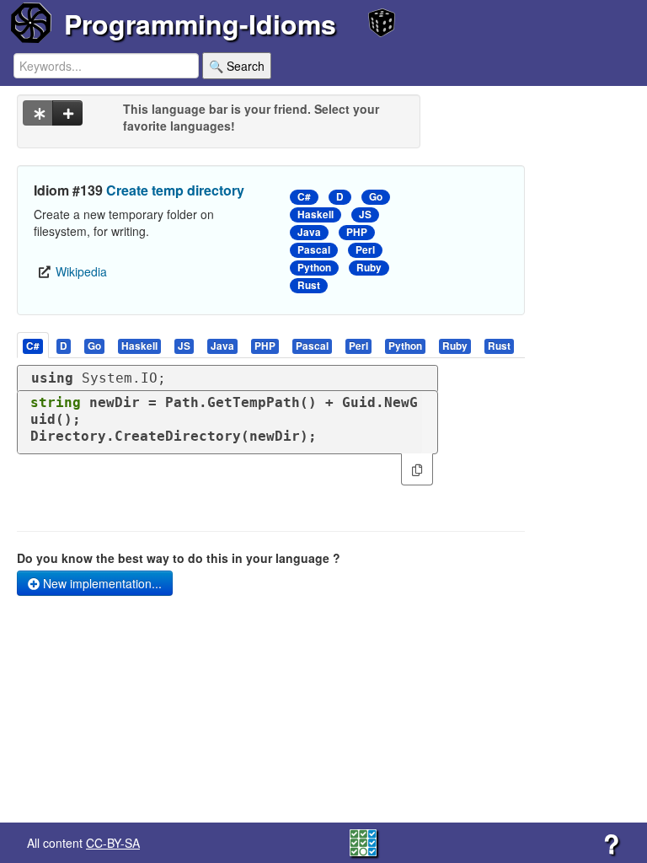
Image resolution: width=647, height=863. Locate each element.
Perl (365, 250)
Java (309, 232)
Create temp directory (175, 190)
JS (365, 214)
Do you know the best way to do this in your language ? (178, 557)
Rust (308, 285)
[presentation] (33, 345)
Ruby (369, 267)
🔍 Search (237, 65)
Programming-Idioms (200, 23)
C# (304, 197)
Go (375, 197)
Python (314, 267)
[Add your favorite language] (67, 113)
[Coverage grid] (363, 841)
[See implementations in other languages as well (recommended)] (38, 113)
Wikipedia (81, 271)
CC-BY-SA (113, 842)
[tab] (34, 345)
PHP (356, 232)
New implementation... (101, 583)
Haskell (315, 214)
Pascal (313, 250)
